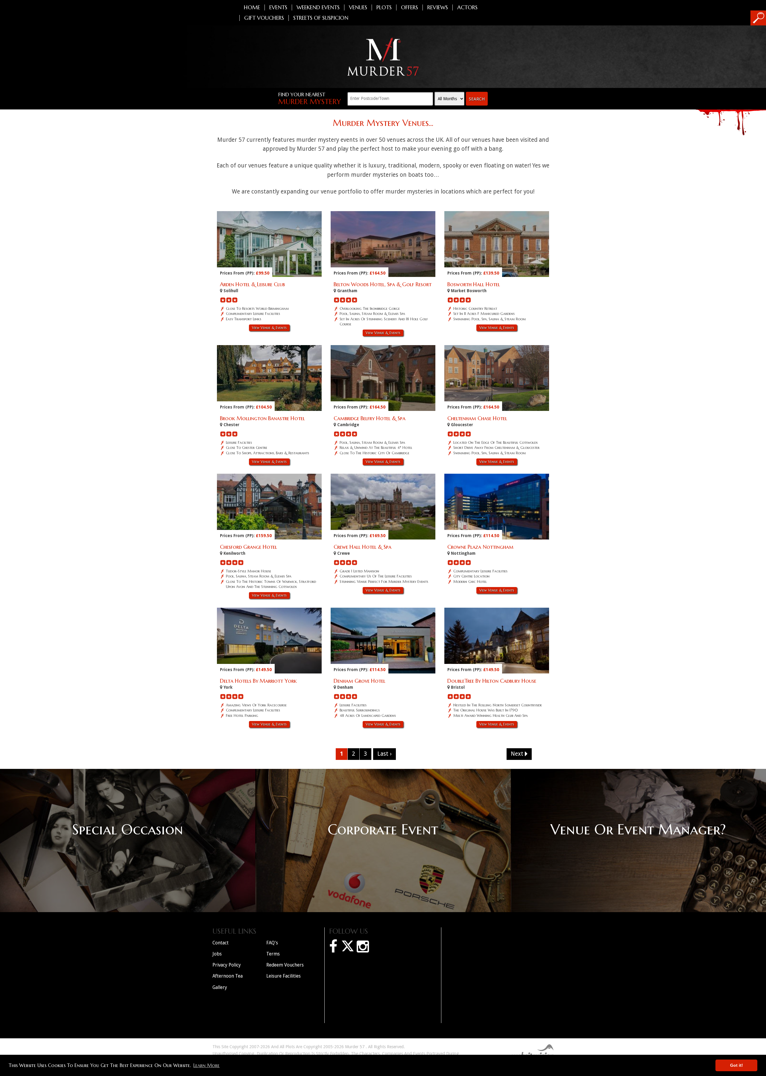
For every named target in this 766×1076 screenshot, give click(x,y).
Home (252, 7)
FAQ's (272, 943)
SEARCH (477, 99)
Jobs (217, 954)
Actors (467, 7)
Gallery (219, 987)
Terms (273, 954)
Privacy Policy (226, 965)
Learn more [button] (206, 1065)
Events (278, 7)
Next (518, 753)
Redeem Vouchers (285, 965)
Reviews (437, 7)
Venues (358, 7)
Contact (220, 943)
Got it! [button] (736, 1065)
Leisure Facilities (283, 976)
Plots (384, 7)
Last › (384, 753)
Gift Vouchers (264, 18)
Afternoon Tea (227, 976)
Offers (409, 7)
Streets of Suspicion (320, 18)
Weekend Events (318, 7)
